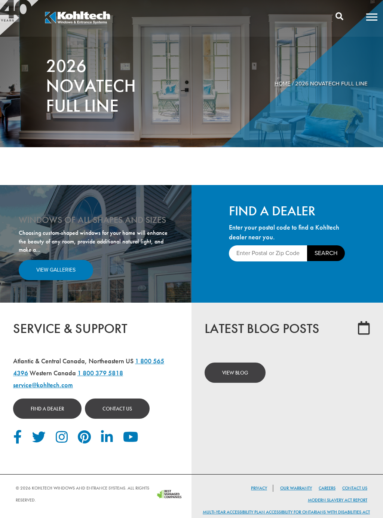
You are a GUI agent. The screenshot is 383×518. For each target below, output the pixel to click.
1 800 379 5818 (100, 373)
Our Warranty (296, 488)
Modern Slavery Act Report (337, 500)
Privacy (259, 488)
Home (283, 83)
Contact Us (117, 408)
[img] (77, 23)
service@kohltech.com (43, 385)
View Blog (235, 372)
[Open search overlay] (339, 17)
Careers (327, 488)
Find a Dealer (47, 408)
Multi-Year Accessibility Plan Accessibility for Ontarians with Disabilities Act (286, 512)
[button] (371, 16)
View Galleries (56, 270)
